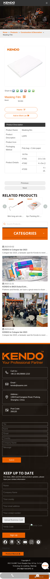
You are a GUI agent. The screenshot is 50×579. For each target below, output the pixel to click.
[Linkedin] (12, 542)
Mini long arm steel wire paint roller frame (16, 216)
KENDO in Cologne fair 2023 (14, 248)
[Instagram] (31, 542)
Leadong (26, 566)
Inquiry (19, 110)
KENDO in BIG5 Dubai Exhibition (15, 285)
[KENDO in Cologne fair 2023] (25, 325)
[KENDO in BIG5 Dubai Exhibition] (25, 279)
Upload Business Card (13, 520)
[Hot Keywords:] (4, 224)
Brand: (7, 100)
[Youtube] (25, 542)
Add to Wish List (20, 116)
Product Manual (12, 554)
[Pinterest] (38, 542)
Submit (11, 460)
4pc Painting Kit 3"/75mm (34, 216)
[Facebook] (5, 542)
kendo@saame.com (19, 385)
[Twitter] (18, 542)
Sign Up (13, 535)
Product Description (15, 125)
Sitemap (33, 566)
